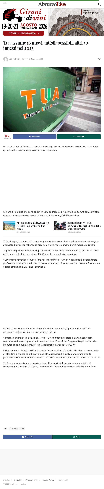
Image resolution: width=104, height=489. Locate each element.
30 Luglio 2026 (75, 232)
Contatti (17, 480)
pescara (14, 428)
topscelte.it (63, 480)
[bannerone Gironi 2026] (52, 22)
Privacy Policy (32, 480)
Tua (22, 428)
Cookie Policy (48, 480)
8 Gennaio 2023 (36, 59)
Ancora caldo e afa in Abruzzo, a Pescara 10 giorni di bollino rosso (33, 225)
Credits (6, 480)
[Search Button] (99, 4)
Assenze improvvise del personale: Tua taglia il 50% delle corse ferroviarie (84, 225)
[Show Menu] (4, 4)
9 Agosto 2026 (24, 232)
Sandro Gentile (17, 59)
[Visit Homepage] (52, 4)
